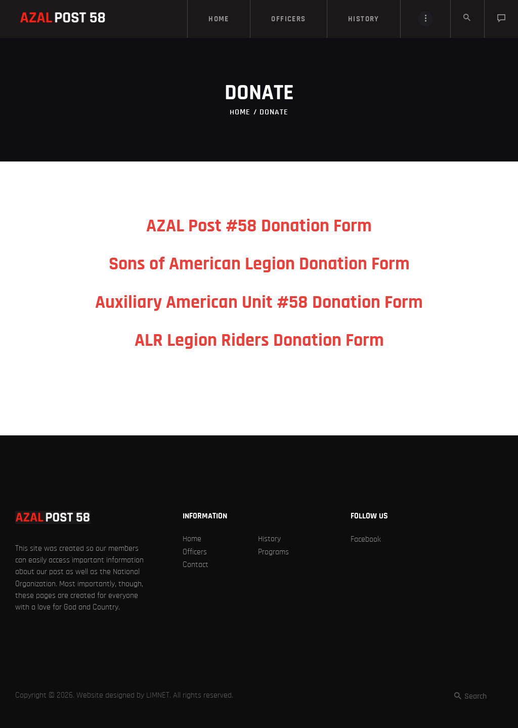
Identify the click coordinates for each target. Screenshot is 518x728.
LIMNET (157, 695)
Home (240, 112)
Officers (195, 552)
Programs (273, 552)
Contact (195, 564)
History (269, 539)
